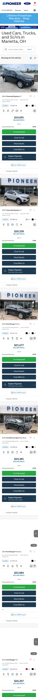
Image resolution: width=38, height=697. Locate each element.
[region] (19, 127)
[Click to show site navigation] (34, 10)
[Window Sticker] (34, 338)
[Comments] (34, 110)
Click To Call (19, 138)
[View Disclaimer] (21, 111)
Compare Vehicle (11, 171)
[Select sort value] (34, 58)
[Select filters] (30, 57)
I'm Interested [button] (19, 132)
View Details (19, 143)
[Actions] (34, 96)
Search (29, 49)
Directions (18, 10)
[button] (7, 10)
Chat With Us (19, 149)
